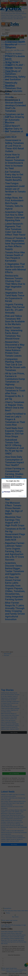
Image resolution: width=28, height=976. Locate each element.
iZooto (25, 496)
